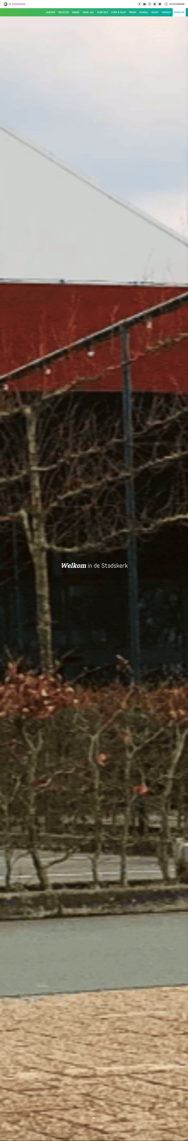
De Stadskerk (25, 4)
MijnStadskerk (176, 4)
